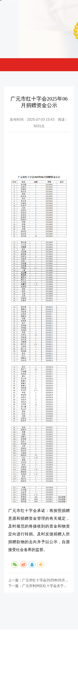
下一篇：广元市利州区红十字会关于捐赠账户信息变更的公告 (39, 586)
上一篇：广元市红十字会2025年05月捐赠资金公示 (39, 580)
